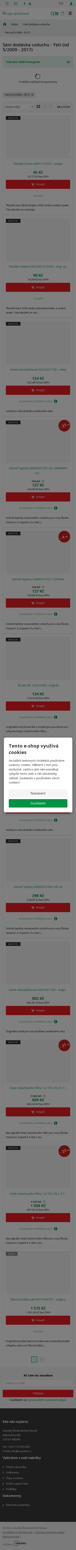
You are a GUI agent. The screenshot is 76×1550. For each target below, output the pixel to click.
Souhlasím (38, 803)
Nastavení (38, 793)
